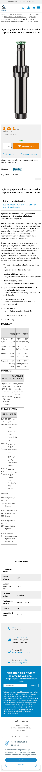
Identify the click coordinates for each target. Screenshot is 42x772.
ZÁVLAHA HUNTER (16, 14)
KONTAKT (21, 730)
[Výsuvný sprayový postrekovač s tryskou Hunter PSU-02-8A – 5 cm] (21, 79)
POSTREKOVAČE (33, 14)
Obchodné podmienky (21, 725)
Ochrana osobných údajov (21, 728)
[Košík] (34, 7)
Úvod (3, 14)
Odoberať (33, 685)
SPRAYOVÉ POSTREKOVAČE (15, 17)
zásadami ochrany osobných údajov (15, 696)
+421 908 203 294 (28, 2)
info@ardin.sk (12, 2)
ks (9, 146)
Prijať (21, 760)
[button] (23, 7)
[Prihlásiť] (28, 7)
